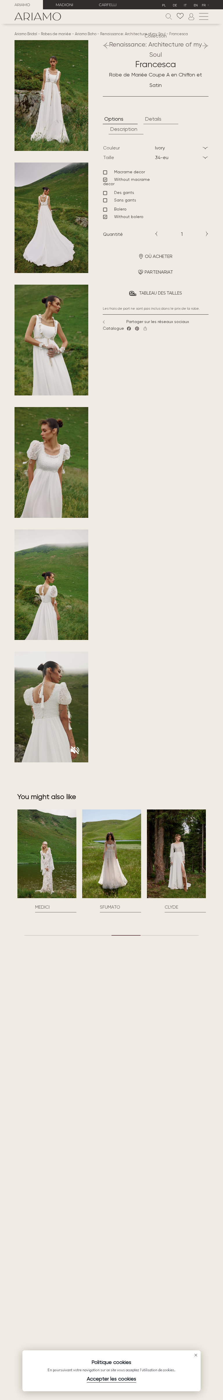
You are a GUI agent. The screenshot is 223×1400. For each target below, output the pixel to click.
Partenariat (159, 272)
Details (153, 119)
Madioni (64, 4)
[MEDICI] (46, 853)
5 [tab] (155, 935)
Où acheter (158, 256)
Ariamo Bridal (26, 34)
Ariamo (22, 4)
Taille (108, 157)
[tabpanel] (47, 860)
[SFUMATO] (111, 853)
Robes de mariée (56, 34)
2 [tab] (67, 935)
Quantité (113, 234)
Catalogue (113, 328)
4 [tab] (126, 935)
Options (113, 119)
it (185, 5)
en (196, 5)
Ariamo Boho (85, 34)
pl (164, 5)
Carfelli (107, 4)
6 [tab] (184, 935)
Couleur (111, 148)
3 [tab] (97, 935)
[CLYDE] (176, 853)
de (175, 5)
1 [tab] (38, 935)
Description (123, 129)
